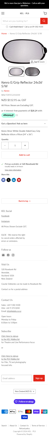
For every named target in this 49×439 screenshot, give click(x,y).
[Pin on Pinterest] (19, 180)
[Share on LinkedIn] (14, 180)
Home (4, 33)
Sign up (39, 378)
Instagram (5, 221)
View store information (13, 170)
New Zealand (23, 391)
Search (4, 425)
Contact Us (24, 425)
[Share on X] (9, 180)
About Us (13, 425)
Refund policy (24, 428)
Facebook (5, 216)
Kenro (6, 90)
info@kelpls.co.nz (14, 311)
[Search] (44, 21)
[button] (16, 71)
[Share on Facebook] (3, 180)
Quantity (4, 139)
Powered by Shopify (24, 434)
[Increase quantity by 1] (25, 145)
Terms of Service (38, 425)
